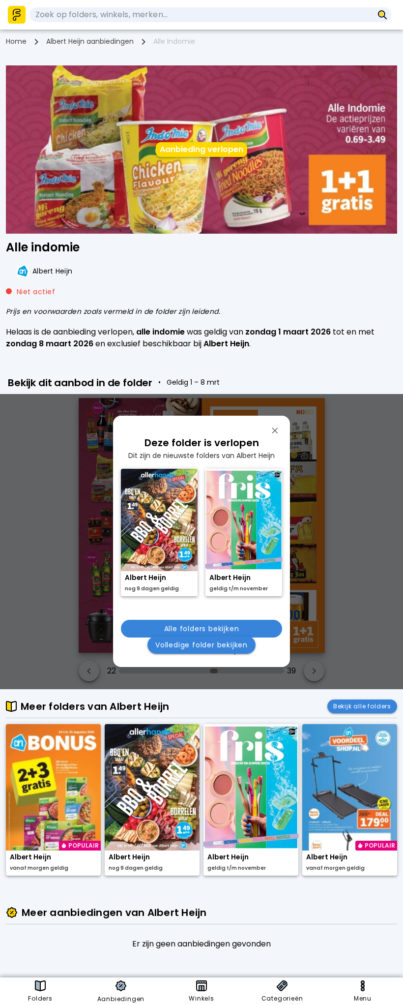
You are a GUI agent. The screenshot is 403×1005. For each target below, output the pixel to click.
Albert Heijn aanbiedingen (90, 41)
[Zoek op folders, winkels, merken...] (383, 14)
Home (16, 41)
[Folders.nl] (17, 15)
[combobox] (201, 15)
